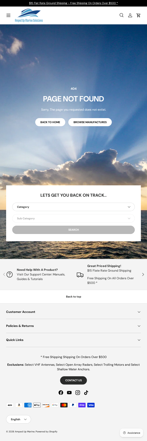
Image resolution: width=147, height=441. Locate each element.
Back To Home (50, 122)
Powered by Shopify (46, 431)
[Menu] (8, 15)
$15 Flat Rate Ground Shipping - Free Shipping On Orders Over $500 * (73, 3)
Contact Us (73, 380)
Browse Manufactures (90, 122)
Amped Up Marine (25, 431)
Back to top (73, 296)
